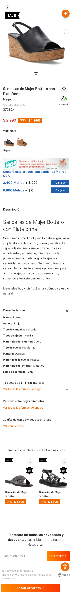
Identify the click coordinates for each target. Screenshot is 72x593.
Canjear (60, 182)
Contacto (63, 104)
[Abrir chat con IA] (66, 14)
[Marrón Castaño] (22, 141)
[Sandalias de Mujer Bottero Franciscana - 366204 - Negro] (53, 472)
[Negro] (9, 141)
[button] (65, 33)
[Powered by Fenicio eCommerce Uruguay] (64, 575)
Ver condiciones (13, 426)
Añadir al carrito (28, 588)
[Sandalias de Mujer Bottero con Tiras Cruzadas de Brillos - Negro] (19, 472)
